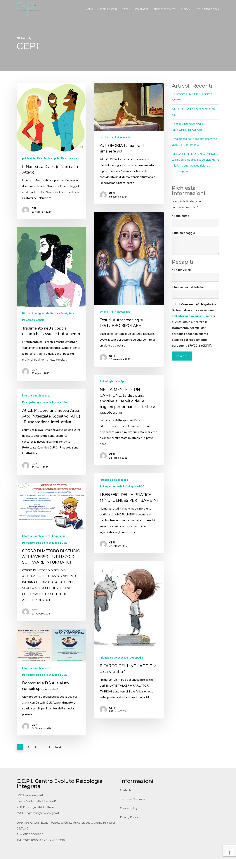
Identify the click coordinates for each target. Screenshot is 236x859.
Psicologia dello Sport (113, 381)
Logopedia (58, 536)
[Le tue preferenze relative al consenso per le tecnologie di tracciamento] (229, 852)
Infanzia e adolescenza (36, 395)
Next (58, 747)
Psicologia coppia (48, 158)
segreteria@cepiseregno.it (42, 813)
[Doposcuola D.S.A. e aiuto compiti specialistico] (51, 682)
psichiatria (28, 158)
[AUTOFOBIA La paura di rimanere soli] (129, 143)
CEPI (34, 208)
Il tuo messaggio (183, 233)
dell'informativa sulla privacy (192, 316)
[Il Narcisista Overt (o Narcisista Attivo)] (51, 151)
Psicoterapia (69, 158)
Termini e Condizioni (132, 799)
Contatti (125, 790)
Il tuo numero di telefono (189, 287)
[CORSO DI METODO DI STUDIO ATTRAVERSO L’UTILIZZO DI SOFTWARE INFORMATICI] (51, 552)
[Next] (157, 382)
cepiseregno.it (34, 795)
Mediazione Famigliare (60, 313)
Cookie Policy (128, 808)
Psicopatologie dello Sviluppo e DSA (44, 402)
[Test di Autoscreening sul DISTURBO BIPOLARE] (129, 289)
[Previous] (145, 382)
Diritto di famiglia (33, 313)
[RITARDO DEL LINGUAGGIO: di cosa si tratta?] (129, 639)
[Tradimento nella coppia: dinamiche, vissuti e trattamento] (51, 304)
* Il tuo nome (180, 216)
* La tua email (181, 270)
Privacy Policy (129, 817)
